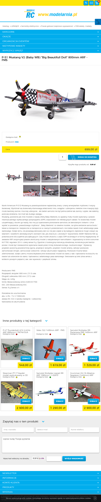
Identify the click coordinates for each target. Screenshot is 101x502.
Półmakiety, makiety (83, 26)
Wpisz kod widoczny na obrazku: (16, 458)
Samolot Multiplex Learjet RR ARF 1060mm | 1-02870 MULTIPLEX (49, 375)
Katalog (6, 26)
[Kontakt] (91, 3)
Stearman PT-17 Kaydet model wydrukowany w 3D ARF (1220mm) (15, 375)
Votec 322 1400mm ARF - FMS (50, 330)
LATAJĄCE (15, 26)
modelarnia (50, 13)
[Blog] (97, 23)
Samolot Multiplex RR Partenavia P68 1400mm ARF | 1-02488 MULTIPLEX (83, 332)
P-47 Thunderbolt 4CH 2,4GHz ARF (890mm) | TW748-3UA (16, 331)
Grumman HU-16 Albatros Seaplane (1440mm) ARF (82, 374)
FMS (16, 142)
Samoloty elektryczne (30, 26)
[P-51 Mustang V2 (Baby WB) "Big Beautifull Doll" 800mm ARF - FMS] (50, 129)
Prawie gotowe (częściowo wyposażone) (57, 26)
